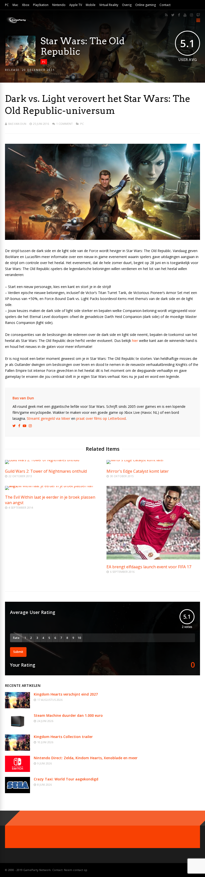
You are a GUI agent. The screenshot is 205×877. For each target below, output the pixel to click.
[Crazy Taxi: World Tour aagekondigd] (17, 791)
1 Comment (64, 124)
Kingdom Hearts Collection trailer (63, 736)
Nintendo (59, 5)
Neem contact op (75, 870)
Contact (165, 5)
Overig (127, 5)
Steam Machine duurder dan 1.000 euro (68, 715)
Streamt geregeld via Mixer (48, 418)
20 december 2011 (38, 70)
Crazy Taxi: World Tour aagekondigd (66, 779)
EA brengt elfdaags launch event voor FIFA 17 (148, 567)
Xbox (25, 5)
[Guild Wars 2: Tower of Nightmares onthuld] (42, 459)
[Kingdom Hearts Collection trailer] (17, 749)
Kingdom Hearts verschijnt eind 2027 (66, 694)
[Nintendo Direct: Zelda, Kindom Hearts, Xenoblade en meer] (17, 770)
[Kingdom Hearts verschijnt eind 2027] (17, 707)
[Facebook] (179, 15)
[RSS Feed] (166, 15)
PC (7, 5)
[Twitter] (172, 15)
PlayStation (40, 5)
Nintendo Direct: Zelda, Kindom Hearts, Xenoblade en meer (86, 757)
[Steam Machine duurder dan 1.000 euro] (17, 728)
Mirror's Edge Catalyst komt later (137, 471)
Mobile (91, 5)
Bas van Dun (17, 124)
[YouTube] (185, 15)
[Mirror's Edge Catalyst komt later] (135, 459)
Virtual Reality (108, 5)
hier (135, 340)
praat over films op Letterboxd (101, 418)
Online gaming (145, 5)
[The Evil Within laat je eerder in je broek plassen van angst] (51, 485)
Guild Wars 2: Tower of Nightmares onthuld (46, 471)
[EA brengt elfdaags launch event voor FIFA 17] (153, 558)
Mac (15, 5)
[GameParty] (15, 23)
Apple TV (75, 5)
